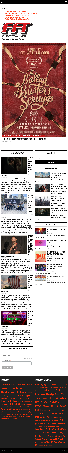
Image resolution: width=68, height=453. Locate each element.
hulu (23, 401)
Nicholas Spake (56, 426)
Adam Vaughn (11, 384)
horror (17, 401)
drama (3, 398)
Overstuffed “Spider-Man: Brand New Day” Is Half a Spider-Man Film (22, 13)
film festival (10, 398)
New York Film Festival (44, 426)
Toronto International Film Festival (15, 416)
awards (27, 384)
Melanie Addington (45, 424)
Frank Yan (44, 410)
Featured (53, 398)
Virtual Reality (41, 445)
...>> (43, 237)
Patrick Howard (7, 409)
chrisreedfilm (9, 388)
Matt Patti (15, 404)
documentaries (14, 396)
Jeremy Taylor (59, 417)
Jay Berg (53, 417)
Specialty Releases (38, 136)
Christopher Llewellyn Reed (12, 136)
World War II (14, 418)
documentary (24, 395)
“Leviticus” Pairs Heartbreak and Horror (15, 17)
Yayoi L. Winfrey (49, 445)
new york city (25, 406)
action (3, 384)
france (17, 398)
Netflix (12, 406)
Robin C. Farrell (18, 409)
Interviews (45, 417)
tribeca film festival (6, 418)
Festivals (53, 401)
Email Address (6, 360)
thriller (25, 414)
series (14, 412)
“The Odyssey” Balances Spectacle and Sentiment (17, 15)
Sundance (26, 411)
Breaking (53, 390)
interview (28, 401)
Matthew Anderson (52, 420)
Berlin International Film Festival (56, 387)
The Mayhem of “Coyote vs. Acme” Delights (16, 11)
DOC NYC (43, 398)
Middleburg (24, 404)
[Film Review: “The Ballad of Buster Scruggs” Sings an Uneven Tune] (34, 90)
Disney (7, 396)
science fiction (7, 412)
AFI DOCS (52, 385)
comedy (24, 392)
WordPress (64, 451)
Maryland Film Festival (41, 420)
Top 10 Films (4, 416)
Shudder (19, 412)
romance (26, 409)
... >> (11, 192)
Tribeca (27, 416)
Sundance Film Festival (8, 414)
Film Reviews (26, 136)
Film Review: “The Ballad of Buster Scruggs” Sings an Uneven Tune (24, 139)
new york (18, 407)
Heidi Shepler (47, 414)
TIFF (30, 414)
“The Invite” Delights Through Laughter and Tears (17, 19)
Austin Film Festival (41, 387)
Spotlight (42, 436)
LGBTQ (3, 404)
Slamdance (41, 432)
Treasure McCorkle (40, 442)
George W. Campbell (24, 398)
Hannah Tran (7, 401)
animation (21, 384)
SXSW (18, 414)
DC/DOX (37, 398)
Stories (53, 436)
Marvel (8, 404)
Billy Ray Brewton (40, 391)
